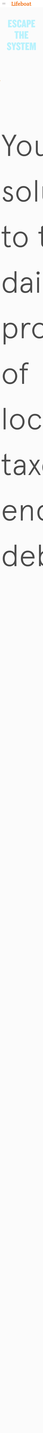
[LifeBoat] (21, 3)
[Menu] (4, 3)
